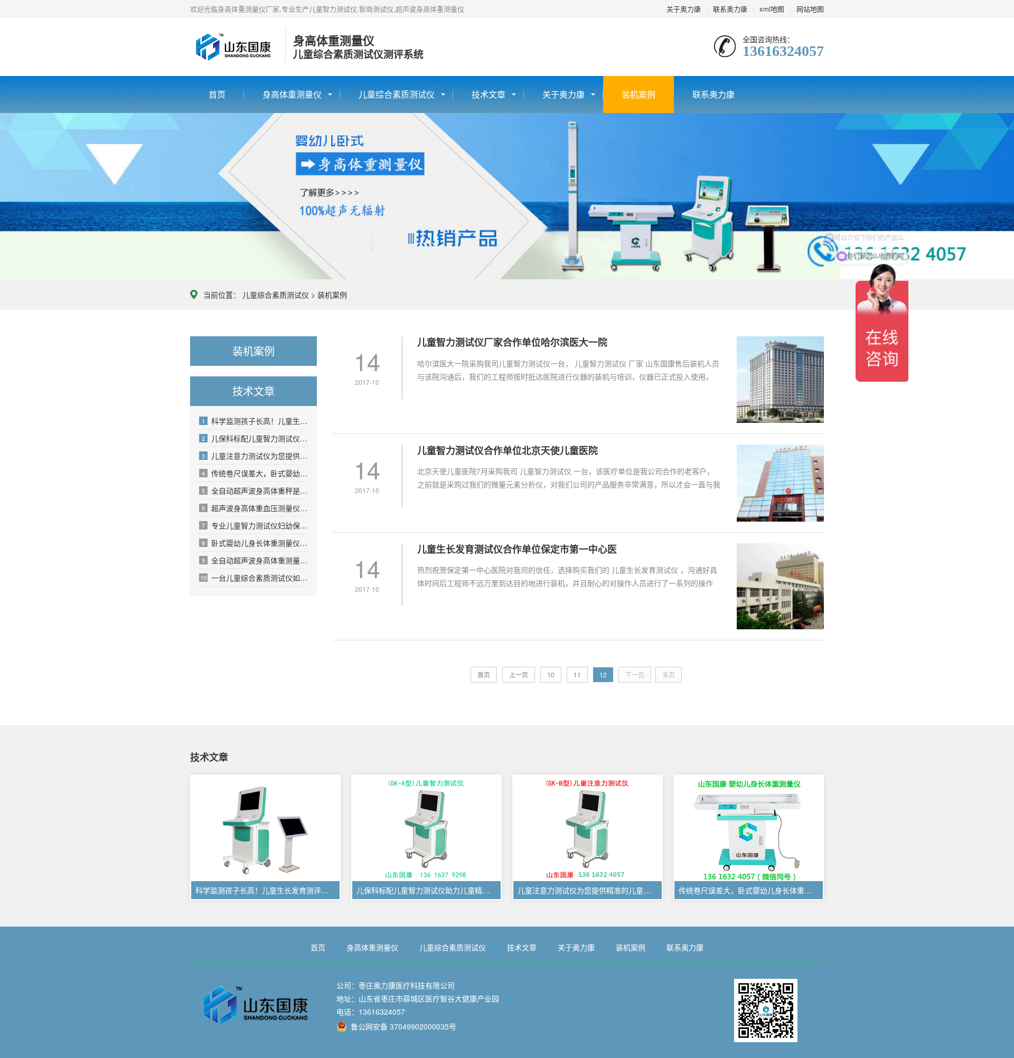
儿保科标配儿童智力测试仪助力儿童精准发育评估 (255, 438)
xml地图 (771, 9)
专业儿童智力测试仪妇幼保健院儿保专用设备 (255, 525)
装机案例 (638, 94)
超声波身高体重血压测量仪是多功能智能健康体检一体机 (255, 508)
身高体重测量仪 (292, 94)
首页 (217, 94)
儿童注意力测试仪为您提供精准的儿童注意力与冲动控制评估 (255, 455)
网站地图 (810, 9)
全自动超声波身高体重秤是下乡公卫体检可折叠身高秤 (255, 490)
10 (551, 674)
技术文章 (488, 94)
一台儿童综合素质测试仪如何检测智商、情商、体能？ (254, 577)
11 (577, 674)
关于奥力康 (683, 9)
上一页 (518, 674)
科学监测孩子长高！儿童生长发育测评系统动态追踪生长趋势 (255, 420)
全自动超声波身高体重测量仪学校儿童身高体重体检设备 (255, 560)
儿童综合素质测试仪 (397, 94)
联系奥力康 (730, 9)
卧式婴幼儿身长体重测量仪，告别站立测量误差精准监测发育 (255, 542)
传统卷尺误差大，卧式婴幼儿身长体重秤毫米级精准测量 (255, 473)
